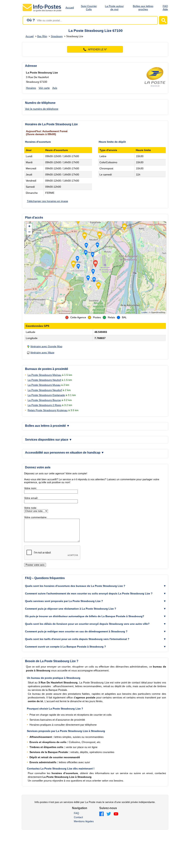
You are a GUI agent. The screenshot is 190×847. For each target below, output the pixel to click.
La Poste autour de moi (114, 8)
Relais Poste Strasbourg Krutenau (48, 410)
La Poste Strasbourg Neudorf (45, 390)
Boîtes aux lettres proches (143, 8)
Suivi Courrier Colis (89, 8)
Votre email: (31, 498)
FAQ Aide (165, 8)
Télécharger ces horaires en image (47, 201)
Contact (78, 817)
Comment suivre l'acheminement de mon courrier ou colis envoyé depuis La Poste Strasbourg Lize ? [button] (89, 593)
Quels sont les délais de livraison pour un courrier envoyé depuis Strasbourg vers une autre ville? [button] (87, 623)
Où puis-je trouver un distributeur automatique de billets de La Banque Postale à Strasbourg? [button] (84, 616)
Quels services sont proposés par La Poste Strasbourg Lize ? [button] (64, 601)
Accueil (69, 7)
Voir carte (44, 87)
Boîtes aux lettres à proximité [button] (47, 425)
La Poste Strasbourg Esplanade (46, 395)
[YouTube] (116, 814)
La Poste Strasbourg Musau (44, 384)
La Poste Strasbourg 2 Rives (44, 405)
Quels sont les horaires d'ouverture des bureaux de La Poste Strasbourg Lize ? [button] (75, 585)
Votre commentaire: (35, 517)
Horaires (31, 87)
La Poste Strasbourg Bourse (44, 400)
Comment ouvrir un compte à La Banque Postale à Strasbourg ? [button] (65, 646)
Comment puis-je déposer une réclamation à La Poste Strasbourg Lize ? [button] (70, 608)
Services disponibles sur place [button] (48, 439)
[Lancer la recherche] (163, 20)
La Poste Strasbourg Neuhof (44, 379)
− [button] (29, 232)
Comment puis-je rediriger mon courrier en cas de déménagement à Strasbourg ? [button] (76, 631)
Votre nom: (30, 488)
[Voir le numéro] (95, 49)
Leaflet (144, 312)
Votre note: (30, 507)
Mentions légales (84, 821)
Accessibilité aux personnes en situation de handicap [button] (64, 452)
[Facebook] (101, 814)
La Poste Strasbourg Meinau (44, 374)
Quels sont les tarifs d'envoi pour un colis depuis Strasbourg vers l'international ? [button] (77, 639)
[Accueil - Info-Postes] (42, 11)
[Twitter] (109, 814)
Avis (54, 87)
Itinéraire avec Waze (42, 352)
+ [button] (29, 226)
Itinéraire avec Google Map (46, 346)
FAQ (76, 813)
